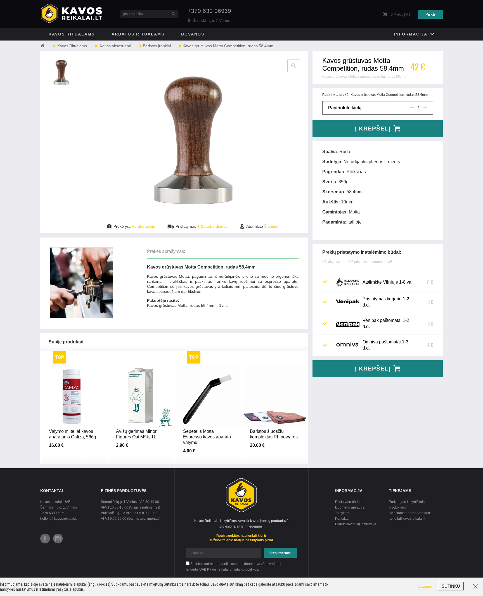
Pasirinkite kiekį (344, 107)
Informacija (410, 34)
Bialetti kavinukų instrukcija (355, 524)
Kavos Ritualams (72, 34)
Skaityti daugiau (73, 435)
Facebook (45, 538)
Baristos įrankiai (157, 46)
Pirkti (430, 14)
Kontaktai (342, 519)
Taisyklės (342, 513)
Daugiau (425, 586)
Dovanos (192, 34)
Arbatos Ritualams (138, 34)
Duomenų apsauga (349, 507)
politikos (251, 569)
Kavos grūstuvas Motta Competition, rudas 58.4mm (228, 46)
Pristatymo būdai (348, 502)
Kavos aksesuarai (115, 46)
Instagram (58, 538)
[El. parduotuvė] (48, 46)
